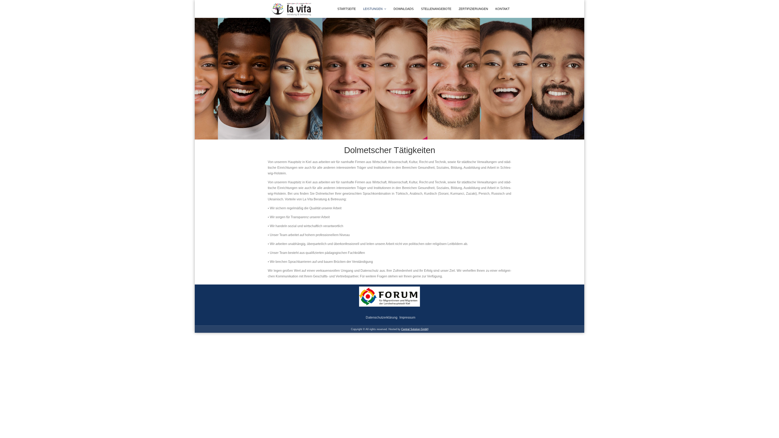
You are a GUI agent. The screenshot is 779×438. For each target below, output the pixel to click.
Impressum (407, 317)
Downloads (404, 9)
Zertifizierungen (473, 9)
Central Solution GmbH (414, 329)
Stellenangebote (436, 9)
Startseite (346, 9)
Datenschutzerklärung (381, 317)
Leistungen (373, 9)
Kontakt (502, 9)
